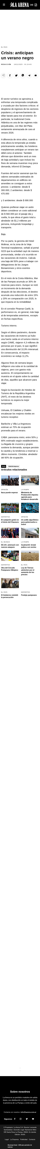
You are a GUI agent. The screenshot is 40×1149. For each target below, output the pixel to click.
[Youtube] (33, 1119)
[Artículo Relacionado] (10, 480)
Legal (7, 1139)
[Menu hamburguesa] (4, 5)
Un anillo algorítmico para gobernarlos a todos (29, 522)
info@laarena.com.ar (28, 1112)
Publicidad (23, 1139)
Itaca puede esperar (9, 492)
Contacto (32, 1139)
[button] (9, 75)
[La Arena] (19, 5)
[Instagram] (20, 1119)
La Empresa (14, 1139)
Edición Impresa (14, 466)
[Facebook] (14, 1119)
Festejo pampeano (29, 595)
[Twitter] (27, 1119)
